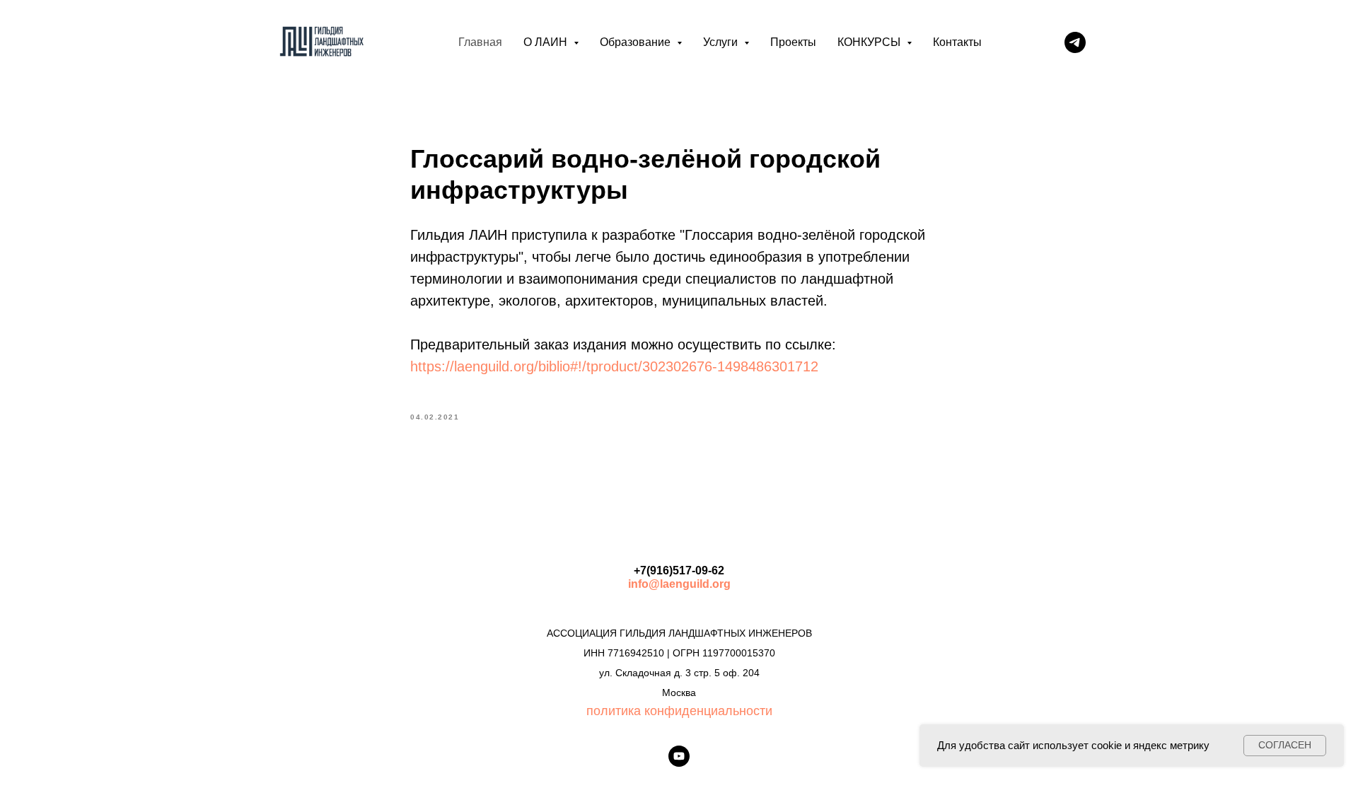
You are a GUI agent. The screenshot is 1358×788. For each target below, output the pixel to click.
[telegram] (1075, 42)
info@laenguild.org (679, 584)
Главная (480, 42)
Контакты (957, 42)
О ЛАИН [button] (546, 42)
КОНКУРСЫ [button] (870, 42)
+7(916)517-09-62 (679, 570)
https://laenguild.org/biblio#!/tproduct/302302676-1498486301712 (614, 366)
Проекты (793, 42)
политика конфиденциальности (679, 711)
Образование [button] (636, 42)
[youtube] (679, 756)
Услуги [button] (722, 42)
